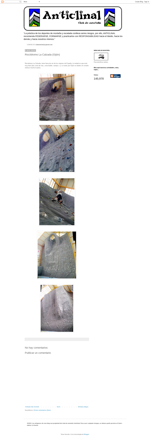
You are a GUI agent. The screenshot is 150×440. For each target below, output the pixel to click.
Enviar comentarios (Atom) (42, 410)
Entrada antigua (83, 407)
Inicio (58, 407)
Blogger (86, 434)
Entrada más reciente (32, 407)
